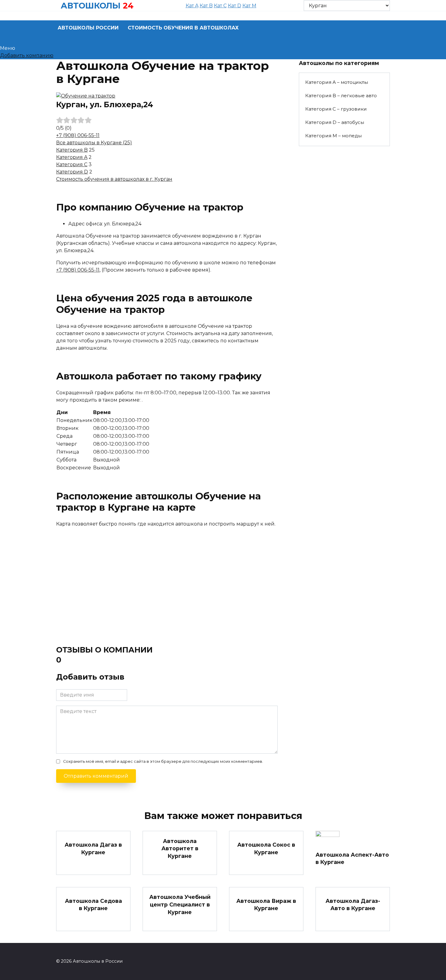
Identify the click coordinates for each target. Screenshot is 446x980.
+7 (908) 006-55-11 (78, 135)
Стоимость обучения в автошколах (183, 28)
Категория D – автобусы (334, 122)
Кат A (192, 6)
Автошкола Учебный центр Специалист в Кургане (180, 904)
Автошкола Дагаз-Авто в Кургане (353, 904)
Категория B (72, 150)
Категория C (71, 164)
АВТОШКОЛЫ (90, 6)
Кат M (249, 6)
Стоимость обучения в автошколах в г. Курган (114, 179)
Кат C (220, 6)
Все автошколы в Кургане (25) (94, 143)
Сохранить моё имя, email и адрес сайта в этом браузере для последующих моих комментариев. (163, 761)
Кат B (206, 6)
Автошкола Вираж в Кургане (266, 904)
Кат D (234, 6)
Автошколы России (88, 28)
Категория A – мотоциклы (336, 82)
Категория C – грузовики (336, 109)
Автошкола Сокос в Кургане (266, 848)
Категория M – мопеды (333, 136)
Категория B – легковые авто (341, 95)
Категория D (72, 172)
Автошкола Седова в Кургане (93, 904)
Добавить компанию (26, 55)
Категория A (71, 157)
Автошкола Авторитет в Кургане (179, 848)
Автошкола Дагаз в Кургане (93, 848)
